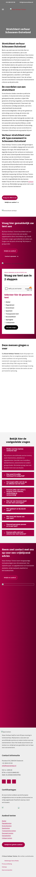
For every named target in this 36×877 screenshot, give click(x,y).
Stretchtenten (7, 826)
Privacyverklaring (7, 864)
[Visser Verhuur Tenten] (18, 9)
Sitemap (4, 867)
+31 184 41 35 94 (10, 2)
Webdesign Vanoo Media (12, 861)
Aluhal (4, 821)
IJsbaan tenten (7, 838)
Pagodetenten (6, 823)
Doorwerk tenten (7, 833)
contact (30, 181)
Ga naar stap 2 (11, 327)
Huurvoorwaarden (7, 870)
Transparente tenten (9, 831)
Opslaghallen (6, 836)
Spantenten (6, 828)
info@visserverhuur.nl (26, 2)
